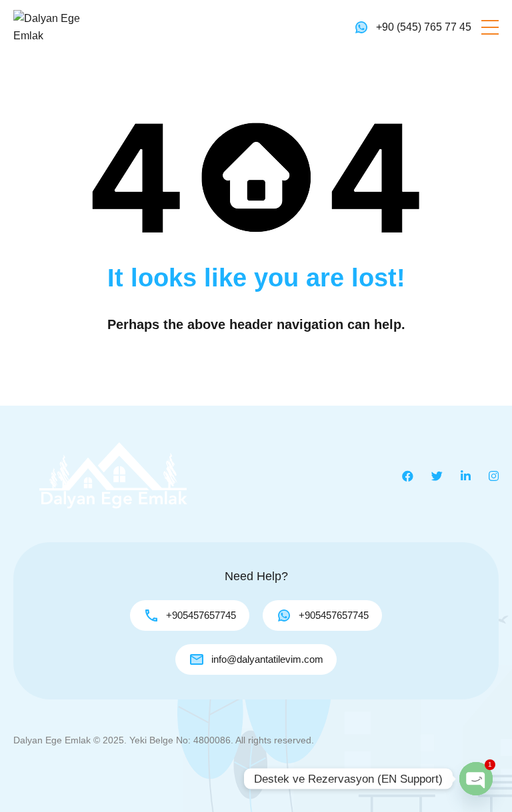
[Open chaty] (476, 778)
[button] (490, 27)
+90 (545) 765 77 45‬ (423, 27)
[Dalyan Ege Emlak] (53, 26)
